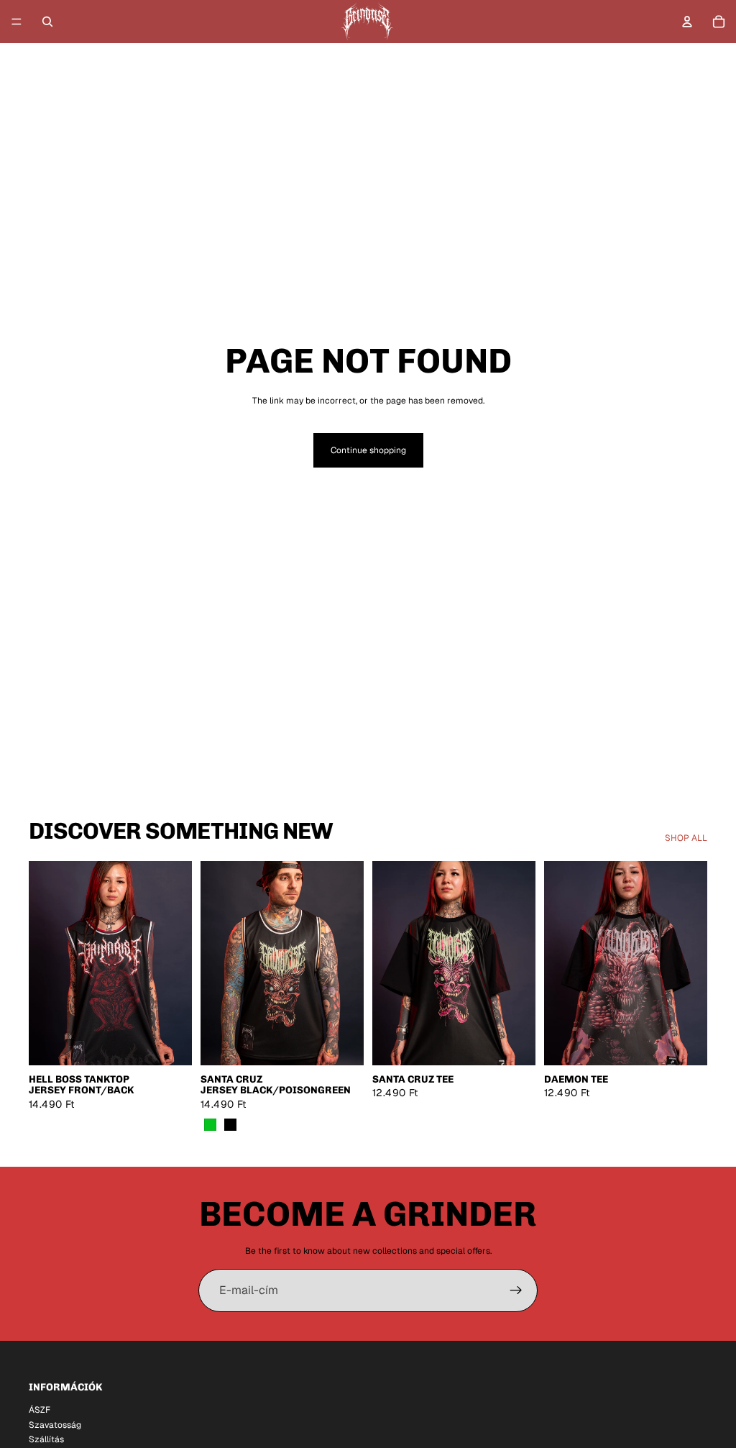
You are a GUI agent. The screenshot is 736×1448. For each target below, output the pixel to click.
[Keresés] (47, 21)
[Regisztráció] (516, 1290)
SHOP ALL (686, 838)
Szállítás (46, 1439)
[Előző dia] (44, 963)
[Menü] (16, 21)
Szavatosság (55, 1424)
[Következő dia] (176, 963)
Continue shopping (368, 450)
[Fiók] (687, 21)
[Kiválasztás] (170, 1043)
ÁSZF (39, 1410)
